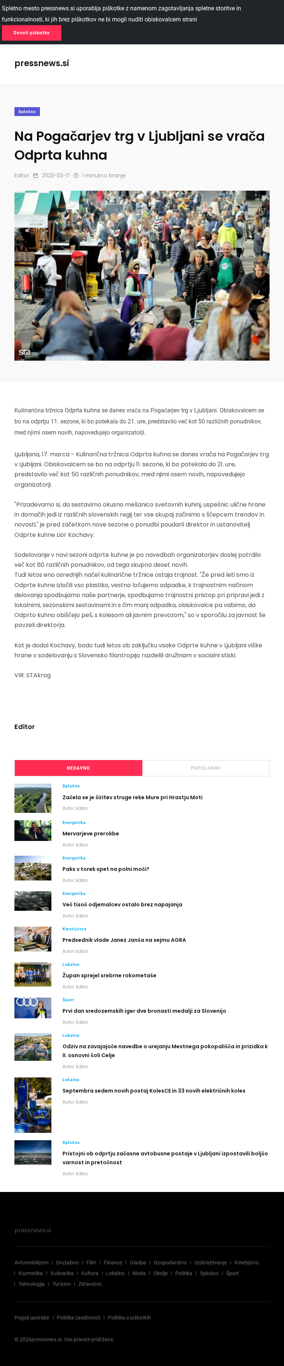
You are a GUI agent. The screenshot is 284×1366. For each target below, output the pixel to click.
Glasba (138, 1262)
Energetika (74, 822)
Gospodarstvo (170, 1262)
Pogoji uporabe (31, 1318)
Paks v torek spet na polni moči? (105, 869)
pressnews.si (32, 1230)
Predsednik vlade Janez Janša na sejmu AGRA (124, 940)
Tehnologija (31, 1284)
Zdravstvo (90, 1284)
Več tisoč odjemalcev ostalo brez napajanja (122, 904)
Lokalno (71, 964)
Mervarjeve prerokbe (90, 833)
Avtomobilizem (31, 1262)
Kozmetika (30, 1273)
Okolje (160, 1273)
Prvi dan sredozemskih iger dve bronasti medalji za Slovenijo (144, 1011)
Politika (183, 1273)
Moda (139, 1273)
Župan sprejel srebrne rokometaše (109, 975)
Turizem (62, 1284)
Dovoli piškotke (32, 32)
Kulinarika (62, 1273)
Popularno (205, 768)
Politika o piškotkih (129, 1318)
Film (91, 1262)
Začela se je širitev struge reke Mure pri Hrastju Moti (132, 797)
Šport (68, 1000)
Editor (21, 175)
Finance (113, 1262)
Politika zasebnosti (78, 1318)
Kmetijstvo (74, 929)
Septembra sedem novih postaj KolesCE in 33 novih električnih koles (154, 1090)
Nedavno (78, 768)
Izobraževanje (211, 1262)
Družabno (67, 1262)
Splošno (27, 111)
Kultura (89, 1273)
